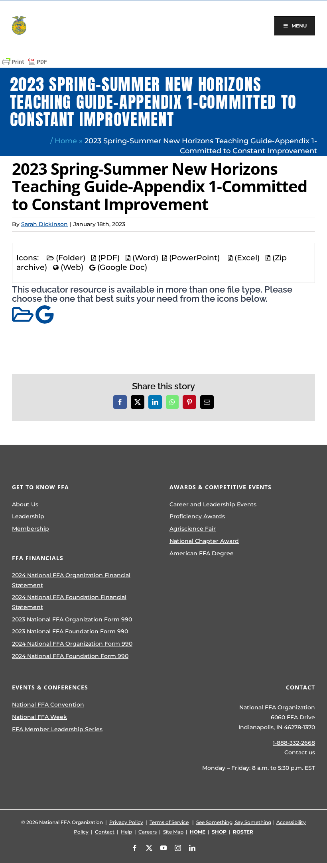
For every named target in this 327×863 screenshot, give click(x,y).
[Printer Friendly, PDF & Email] (24, 62)
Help (126, 832)
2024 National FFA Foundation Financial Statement (69, 602)
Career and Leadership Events (212, 504)
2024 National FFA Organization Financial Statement (71, 580)
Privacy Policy (126, 822)
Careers (147, 832)
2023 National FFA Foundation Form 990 (70, 631)
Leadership (28, 516)
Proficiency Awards (197, 516)
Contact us (299, 752)
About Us (25, 504)
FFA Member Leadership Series (57, 729)
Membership (30, 528)
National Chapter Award (204, 541)
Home (66, 141)
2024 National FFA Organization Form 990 (72, 643)
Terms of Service (169, 822)
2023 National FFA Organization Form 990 (72, 619)
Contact (104, 832)
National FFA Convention (48, 704)
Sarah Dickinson (44, 224)
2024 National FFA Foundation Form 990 (70, 656)
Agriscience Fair (192, 528)
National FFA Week (39, 716)
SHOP (219, 832)
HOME (197, 832)
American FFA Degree (201, 553)
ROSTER (243, 832)
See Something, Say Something (233, 822)
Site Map (173, 832)
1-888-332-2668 (294, 742)
